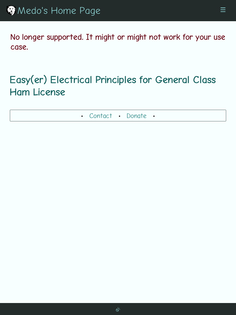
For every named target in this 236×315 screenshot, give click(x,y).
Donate (137, 116)
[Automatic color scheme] (118, 309)
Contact (100, 116)
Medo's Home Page (58, 10)
